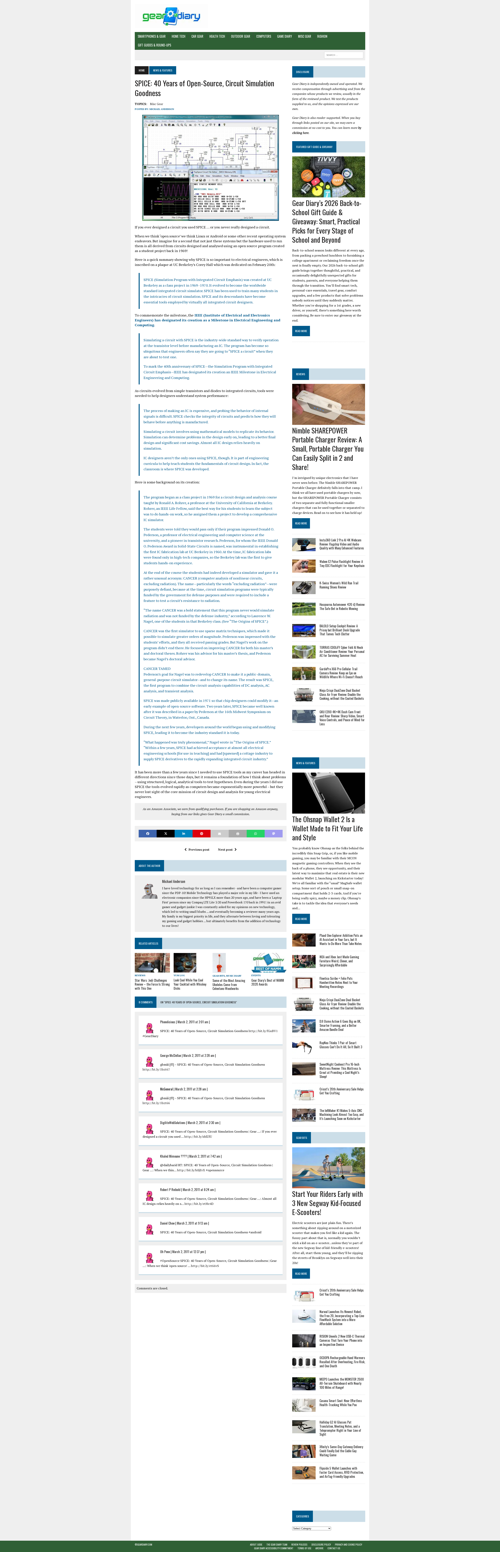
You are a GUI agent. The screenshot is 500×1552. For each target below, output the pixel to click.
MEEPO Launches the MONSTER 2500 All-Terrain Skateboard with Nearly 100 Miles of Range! (342, 1383)
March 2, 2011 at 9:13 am (192, 1223)
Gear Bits (218, 975)
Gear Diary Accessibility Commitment (273, 1548)
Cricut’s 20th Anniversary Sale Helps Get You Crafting (342, 1091)
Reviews (140, 975)
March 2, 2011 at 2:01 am (193, 1022)
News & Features (305, 763)
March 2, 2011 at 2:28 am (198, 1055)
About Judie (256, 1544)
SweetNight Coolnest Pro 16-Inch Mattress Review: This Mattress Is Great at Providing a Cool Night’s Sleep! (340, 1070)
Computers (263, 36)
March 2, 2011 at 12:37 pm (188, 1251)
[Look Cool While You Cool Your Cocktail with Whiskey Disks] (185, 970)
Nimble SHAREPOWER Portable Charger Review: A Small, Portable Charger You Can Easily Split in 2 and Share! (328, 448)
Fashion (322, 36)
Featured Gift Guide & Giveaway (314, 147)
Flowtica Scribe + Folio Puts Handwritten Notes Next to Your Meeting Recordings (339, 982)
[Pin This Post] (202, 833)
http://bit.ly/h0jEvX (191, 1170)
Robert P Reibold (170, 1189)
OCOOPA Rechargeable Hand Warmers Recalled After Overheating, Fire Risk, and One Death (342, 1361)
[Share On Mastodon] (274, 833)
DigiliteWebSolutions (172, 1122)
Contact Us (334, 1548)
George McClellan (170, 1055)
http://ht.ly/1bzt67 (156, 1069)
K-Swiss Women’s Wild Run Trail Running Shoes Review (339, 585)
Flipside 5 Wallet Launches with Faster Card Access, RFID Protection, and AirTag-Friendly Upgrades (342, 1472)
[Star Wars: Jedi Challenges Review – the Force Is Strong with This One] (152, 970)
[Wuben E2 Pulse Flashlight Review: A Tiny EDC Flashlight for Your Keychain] (304, 570)
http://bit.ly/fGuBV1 (263, 1031)
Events (256, 975)
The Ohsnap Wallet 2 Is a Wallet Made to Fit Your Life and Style (327, 828)
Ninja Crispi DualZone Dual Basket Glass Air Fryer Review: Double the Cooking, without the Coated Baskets (342, 694)
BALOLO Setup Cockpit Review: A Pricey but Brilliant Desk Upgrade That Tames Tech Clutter (340, 630)
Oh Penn (165, 1251)
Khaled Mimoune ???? (174, 1156)
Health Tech (217, 36)
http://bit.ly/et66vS (205, 1266)
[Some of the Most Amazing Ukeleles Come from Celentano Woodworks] (219, 970)
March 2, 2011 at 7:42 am (204, 1156)
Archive (319, 1548)
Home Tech (178, 36)
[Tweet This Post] (166, 833)
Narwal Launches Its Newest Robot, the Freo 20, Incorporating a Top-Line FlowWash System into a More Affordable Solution (342, 1317)
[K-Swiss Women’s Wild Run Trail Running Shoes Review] (304, 591)
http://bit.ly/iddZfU (198, 1136)
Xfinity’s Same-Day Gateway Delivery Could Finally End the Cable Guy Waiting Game (341, 1450)
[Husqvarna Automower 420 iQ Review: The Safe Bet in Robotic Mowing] (304, 613)
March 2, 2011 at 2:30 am (203, 1122)
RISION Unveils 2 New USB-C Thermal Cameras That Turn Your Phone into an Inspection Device (342, 1340)
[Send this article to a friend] (220, 833)
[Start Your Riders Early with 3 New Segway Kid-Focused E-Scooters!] (328, 1185)
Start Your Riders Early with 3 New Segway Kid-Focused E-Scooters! (327, 1202)
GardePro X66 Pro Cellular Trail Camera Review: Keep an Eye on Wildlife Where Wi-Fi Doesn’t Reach (341, 673)
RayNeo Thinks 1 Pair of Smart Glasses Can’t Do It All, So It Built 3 (341, 1044)
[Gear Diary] (171, 16)
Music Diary (233, 975)
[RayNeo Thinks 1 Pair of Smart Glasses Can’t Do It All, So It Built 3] (304, 1051)
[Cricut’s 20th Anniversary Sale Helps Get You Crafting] (304, 1097)
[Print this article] (238, 833)
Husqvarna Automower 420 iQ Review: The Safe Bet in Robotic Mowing (342, 606)
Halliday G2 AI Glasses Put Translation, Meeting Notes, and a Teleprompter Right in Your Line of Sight (340, 1428)
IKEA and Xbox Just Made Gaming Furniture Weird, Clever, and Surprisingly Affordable (339, 961)
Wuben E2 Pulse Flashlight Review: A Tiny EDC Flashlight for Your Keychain (342, 563)
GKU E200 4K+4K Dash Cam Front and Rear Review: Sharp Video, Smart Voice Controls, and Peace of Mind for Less (342, 718)
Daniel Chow (167, 1223)
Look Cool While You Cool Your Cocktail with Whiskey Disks (190, 984)
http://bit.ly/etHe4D (199, 1204)
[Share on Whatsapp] (256, 833)
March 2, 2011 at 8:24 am (198, 1189)
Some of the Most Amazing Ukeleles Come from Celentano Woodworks (228, 984)
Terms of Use (304, 1548)
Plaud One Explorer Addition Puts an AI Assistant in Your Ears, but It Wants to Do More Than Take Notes (341, 939)
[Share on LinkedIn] (184, 833)
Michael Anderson (161, 109)
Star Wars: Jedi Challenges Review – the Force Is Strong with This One (152, 984)
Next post (225, 849)
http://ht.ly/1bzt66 (156, 1103)
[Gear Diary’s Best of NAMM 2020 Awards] (269, 970)
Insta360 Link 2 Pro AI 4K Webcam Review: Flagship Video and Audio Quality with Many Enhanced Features (342, 544)
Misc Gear (304, 36)
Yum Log (179, 975)
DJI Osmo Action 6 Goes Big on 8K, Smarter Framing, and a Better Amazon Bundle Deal (340, 1025)
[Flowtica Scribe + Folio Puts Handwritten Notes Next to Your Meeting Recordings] (304, 987)
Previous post (198, 849)
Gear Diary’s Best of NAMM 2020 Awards (267, 982)
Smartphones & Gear (152, 36)
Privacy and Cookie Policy (348, 1544)
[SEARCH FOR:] (343, 54)
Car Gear (197, 36)
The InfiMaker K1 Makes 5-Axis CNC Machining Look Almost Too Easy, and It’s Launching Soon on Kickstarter (342, 1114)
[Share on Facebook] (148, 833)
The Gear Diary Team (276, 1544)
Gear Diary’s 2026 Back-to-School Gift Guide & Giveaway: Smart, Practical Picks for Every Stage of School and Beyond (326, 221)
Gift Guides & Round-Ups (154, 45)
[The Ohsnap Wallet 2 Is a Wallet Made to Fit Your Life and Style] (328, 811)
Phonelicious (167, 1022)
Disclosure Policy (321, 1544)
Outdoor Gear (240, 36)
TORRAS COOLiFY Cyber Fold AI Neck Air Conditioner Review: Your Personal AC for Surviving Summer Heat (342, 651)
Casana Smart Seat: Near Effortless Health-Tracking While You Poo (341, 1402)
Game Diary (284, 36)
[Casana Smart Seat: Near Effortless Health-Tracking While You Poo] (304, 1409)
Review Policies (299, 1544)
